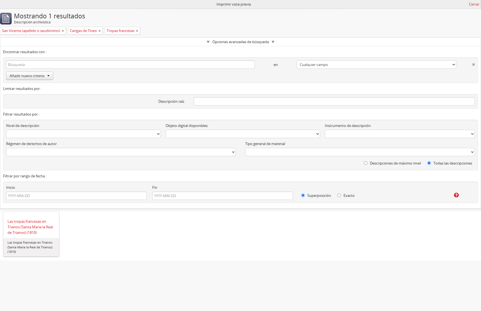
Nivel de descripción (22, 125)
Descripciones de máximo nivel (395, 163)
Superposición (318, 195)
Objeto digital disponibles (187, 125)
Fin (154, 187)
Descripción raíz (171, 101)
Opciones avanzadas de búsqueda (240, 41)
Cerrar (474, 4)
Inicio (10, 187)
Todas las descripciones (452, 163)
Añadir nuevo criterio (27, 75)
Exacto (349, 195)
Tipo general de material (265, 143)
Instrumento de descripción (348, 125)
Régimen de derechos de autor (31, 143)
